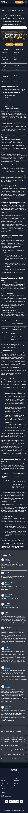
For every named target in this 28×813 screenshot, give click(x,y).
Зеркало (3, 780)
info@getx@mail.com (6, 796)
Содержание (7, 28)
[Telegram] (6, 801)
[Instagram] (21, 801)
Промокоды (17, 780)
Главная (3, 778)
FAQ (15, 786)
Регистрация (4, 783)
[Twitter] (17, 801)
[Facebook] (10, 801)
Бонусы (16, 778)
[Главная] (4, 2)
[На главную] (14, 770)
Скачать (3, 788)
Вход (2, 786)
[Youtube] (14, 801)
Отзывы (16, 783)
